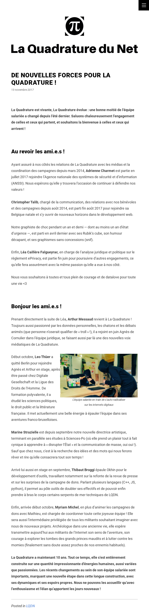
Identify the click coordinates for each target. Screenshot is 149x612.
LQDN (30, 606)
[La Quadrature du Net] (74, 28)
